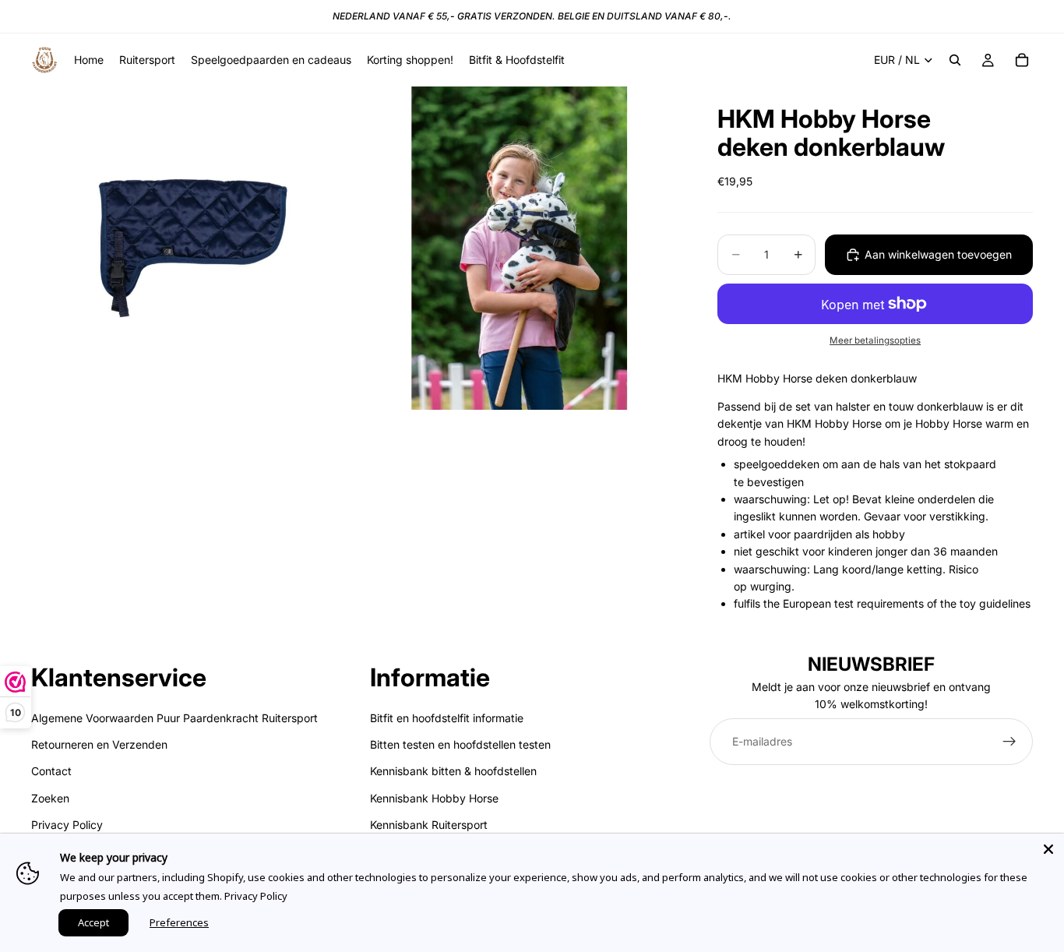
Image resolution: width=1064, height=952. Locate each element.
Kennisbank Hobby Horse (434, 798)
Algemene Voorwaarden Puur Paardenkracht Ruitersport (174, 717)
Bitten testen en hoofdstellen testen (460, 744)
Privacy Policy (67, 824)
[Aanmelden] (1009, 741)
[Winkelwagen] (1022, 60)
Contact (51, 770)
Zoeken (50, 798)
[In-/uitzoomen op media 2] (519, 248)
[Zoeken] (955, 60)
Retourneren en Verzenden (99, 744)
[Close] (1048, 849)
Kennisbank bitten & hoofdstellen (453, 770)
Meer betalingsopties (875, 340)
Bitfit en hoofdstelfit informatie (446, 717)
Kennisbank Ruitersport (429, 824)
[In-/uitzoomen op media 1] (192, 248)
